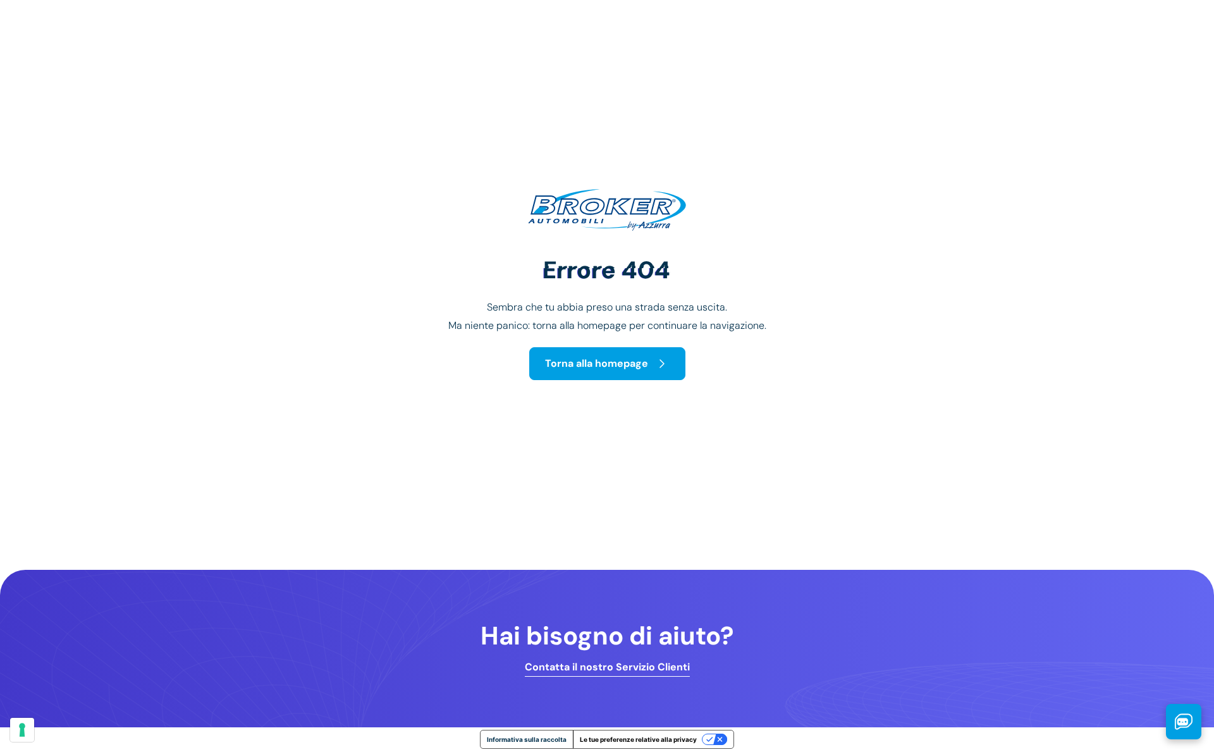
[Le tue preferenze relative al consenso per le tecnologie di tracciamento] (22, 730)
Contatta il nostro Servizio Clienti (607, 667)
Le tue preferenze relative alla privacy (638, 739)
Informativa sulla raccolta (527, 739)
